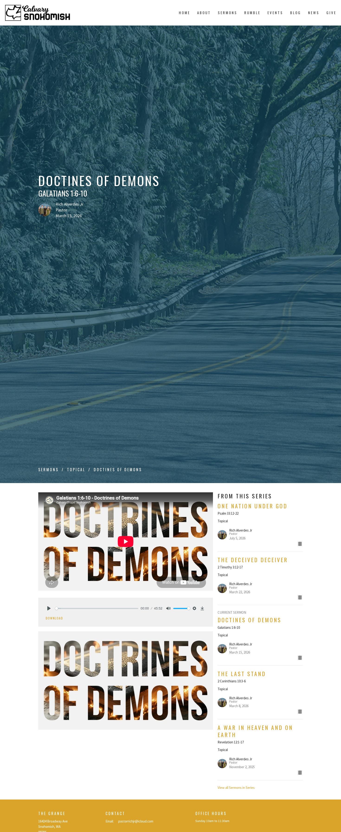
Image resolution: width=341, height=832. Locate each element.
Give (331, 12)
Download (54, 618)
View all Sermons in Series (236, 787)
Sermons (227, 12)
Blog (295, 12)
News (313, 12)
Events (275, 12)
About (204, 12)
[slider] (96, 608)
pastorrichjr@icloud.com (135, 821)
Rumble (252, 12)
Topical (76, 469)
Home (184, 12)
